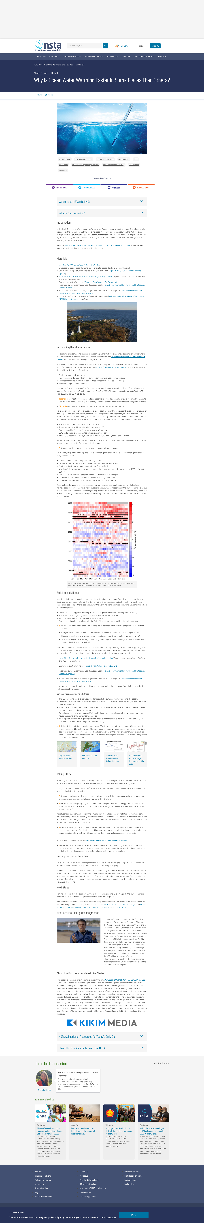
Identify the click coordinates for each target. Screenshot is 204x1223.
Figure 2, (101, 282)
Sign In (141, 45)
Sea (98, 265)
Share (41, 95)
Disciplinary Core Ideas (105, 159)
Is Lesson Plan (123, 159)
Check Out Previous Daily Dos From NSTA (82, 1048)
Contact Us (84, 1175)
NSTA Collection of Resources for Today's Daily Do (87, 1037)
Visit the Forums (161, 1063)
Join (154, 45)
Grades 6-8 (63, 170)
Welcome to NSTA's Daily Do (74, 202)
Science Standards (42, 1188)
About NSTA (84, 1171)
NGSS (136, 159)
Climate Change (65, 159)
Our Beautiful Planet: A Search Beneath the (78, 265)
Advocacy (162, 56)
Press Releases (85, 1192)
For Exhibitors (129, 1184)
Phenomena (63, 165)
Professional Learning (94, 56)
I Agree (133, 1215)
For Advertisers (130, 1180)
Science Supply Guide (88, 1196)
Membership (112, 56)
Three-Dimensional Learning (113, 165)
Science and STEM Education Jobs (93, 1188)
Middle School (134, 165)
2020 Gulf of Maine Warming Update (110, 367)
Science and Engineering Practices (85, 165)
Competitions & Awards (144, 56)
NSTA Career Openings (88, 1184)
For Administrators (131, 1171)
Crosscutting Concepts (83, 159)
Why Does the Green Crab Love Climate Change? (115, 904)
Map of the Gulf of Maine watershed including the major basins (86, 276)
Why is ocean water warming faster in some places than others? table (97, 245)
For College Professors (133, 1175)
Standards (125, 56)
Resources (41, 56)
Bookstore (53, 56)
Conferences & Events (71, 56)
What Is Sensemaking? (72, 213)
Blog (36, 1192)
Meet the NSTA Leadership (89, 1180)
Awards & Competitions (43, 1196)
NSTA (36, 65)
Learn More (111, 1217)
